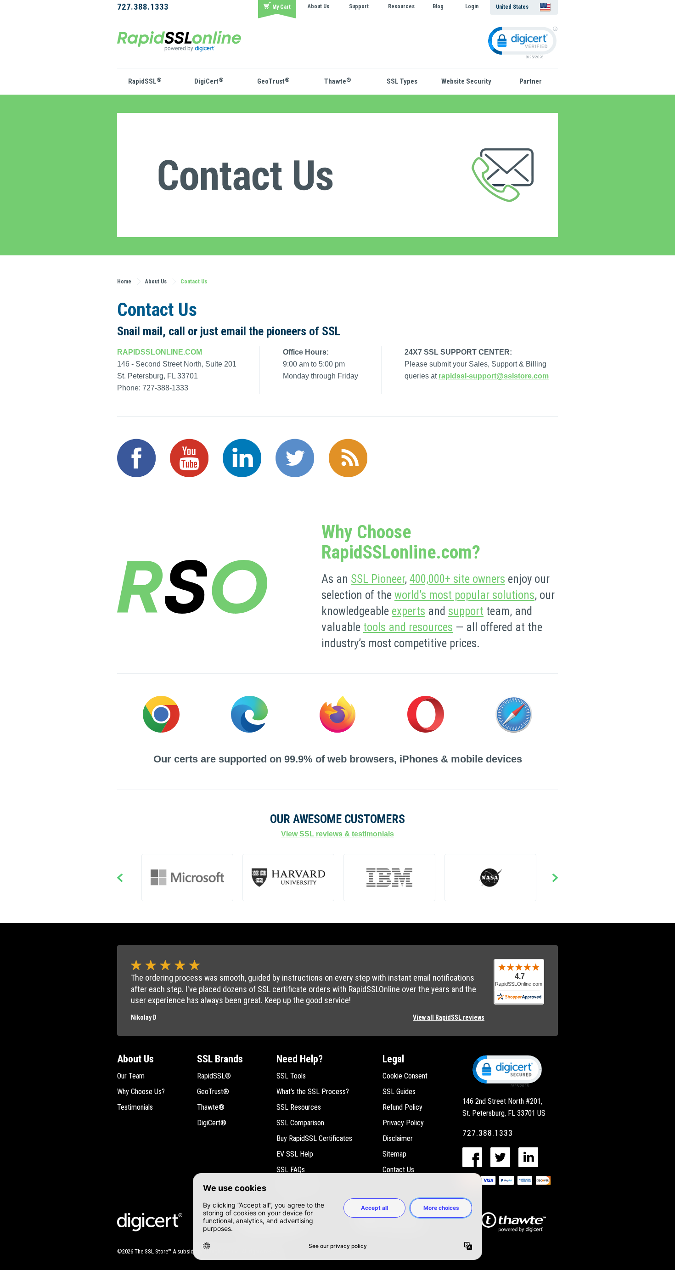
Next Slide (555, 878)
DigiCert (209, 80)
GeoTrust (273, 80)
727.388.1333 (143, 6)
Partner (530, 81)
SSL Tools (291, 1076)
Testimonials (135, 1107)
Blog (438, 6)
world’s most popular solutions (464, 595)
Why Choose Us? (141, 1091)
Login (471, 6)
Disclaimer (397, 1138)
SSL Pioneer (378, 579)
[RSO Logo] (179, 40)
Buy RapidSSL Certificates (314, 1138)
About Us (318, 6)
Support (359, 6)
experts (408, 611)
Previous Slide (120, 878)
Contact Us (398, 1169)
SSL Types (402, 81)
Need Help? (299, 1059)
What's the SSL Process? (312, 1091)
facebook (472, 1157)
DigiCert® (211, 1122)
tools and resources (408, 627)
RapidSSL (145, 80)
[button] (506, 1070)
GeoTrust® (213, 1091)
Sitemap (394, 1154)
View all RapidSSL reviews (448, 1017)
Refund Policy (402, 1107)
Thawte (337, 80)
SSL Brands (220, 1059)
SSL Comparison (300, 1122)
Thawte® (211, 1107)
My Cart (281, 7)
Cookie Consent (405, 1076)
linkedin (528, 1157)
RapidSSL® (214, 1076)
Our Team (131, 1076)
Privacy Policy (403, 1122)
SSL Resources (298, 1107)
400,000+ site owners (457, 579)
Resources (401, 6)
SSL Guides (399, 1091)
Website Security (466, 81)
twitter (500, 1157)
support (466, 611)
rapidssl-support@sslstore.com (494, 376)
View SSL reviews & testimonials (337, 834)
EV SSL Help (294, 1154)
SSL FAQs (290, 1169)
